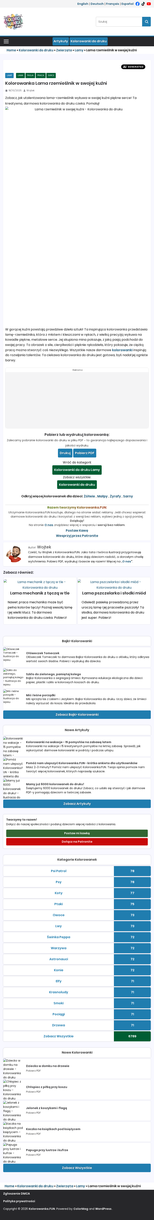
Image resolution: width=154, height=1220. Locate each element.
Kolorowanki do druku (89, 41)
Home (11, 50)
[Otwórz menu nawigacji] (6, 41)
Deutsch (97, 4)
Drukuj (65, 453)
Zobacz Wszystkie (77, 1168)
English (82, 4)
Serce (51, 75)
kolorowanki (122, 350)
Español (128, 4)
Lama (20, 75)
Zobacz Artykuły (77, 803)
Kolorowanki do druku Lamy (77, 469)
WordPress (103, 1209)
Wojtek (30, 90)
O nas (49, 525)
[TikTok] (143, 4)
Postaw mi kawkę (77, 833)
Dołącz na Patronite (77, 842)
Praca (40, 75)
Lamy (79, 50)
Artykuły (61, 41)
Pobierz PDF (84, 453)
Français (112, 4)
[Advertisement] (77, 400)
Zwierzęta (64, 50)
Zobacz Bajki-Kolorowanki (77, 714)
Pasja (30, 75)
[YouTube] (149, 4)
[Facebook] (138, 4)
